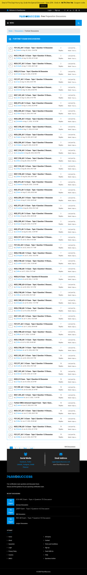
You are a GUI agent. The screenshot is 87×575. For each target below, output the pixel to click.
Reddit (32, 464)
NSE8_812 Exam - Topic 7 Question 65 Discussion (31, 277)
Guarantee (11, 544)
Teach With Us (49, 551)
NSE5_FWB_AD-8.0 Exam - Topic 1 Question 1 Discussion (33, 332)
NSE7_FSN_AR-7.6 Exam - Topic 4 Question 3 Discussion (33, 166)
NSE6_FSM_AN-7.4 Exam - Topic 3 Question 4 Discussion (33, 348)
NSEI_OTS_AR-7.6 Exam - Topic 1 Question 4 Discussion (33, 190)
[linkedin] (71, 10)
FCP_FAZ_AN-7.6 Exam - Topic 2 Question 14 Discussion (33, 419)
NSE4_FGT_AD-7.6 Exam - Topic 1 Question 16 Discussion (34, 64)
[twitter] (68, 10)
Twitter (29, 462)
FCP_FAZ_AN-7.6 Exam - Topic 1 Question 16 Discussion (33, 48)
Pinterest (25, 467)
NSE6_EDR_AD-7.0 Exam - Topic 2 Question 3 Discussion (33, 221)
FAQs (46, 555)
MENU (12, 23)
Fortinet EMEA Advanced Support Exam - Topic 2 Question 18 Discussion (39, 403)
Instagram (26, 464)
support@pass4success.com (61, 462)
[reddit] (76, 10)
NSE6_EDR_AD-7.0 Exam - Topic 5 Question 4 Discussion (33, 135)
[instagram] (73, 10)
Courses (10, 555)
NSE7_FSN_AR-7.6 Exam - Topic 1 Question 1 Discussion (33, 174)
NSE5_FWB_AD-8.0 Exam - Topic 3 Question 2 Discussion (33, 285)
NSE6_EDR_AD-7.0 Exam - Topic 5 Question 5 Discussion (33, 143)
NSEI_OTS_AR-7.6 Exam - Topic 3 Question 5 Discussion (33, 229)
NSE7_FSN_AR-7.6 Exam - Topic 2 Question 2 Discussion (33, 150)
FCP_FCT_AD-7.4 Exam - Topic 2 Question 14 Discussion (33, 324)
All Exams (48, 537)
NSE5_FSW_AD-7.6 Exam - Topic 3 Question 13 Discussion (34, 427)
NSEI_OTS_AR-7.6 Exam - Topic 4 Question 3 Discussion (33, 213)
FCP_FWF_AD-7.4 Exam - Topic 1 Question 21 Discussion (33, 387)
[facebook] (65, 10)
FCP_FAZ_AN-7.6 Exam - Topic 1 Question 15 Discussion (33, 245)
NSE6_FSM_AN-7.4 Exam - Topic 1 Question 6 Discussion (33, 308)
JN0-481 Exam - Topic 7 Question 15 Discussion (33, 518)
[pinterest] (79, 10)
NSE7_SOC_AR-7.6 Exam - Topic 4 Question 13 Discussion (34, 371)
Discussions (19, 31)
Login (50, 10)
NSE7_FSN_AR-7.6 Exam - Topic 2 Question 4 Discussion (33, 127)
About (10, 540)
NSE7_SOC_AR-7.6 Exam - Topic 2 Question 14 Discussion (34, 316)
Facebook (23, 462)
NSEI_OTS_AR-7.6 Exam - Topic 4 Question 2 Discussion (33, 206)
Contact (47, 540)
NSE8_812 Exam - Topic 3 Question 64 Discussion (31, 379)
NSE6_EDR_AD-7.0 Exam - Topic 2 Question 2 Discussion (33, 119)
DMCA (10, 558)
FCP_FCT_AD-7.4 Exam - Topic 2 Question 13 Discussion (33, 363)
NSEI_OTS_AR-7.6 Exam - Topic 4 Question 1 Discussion (33, 182)
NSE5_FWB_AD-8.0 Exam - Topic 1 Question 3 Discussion (33, 300)
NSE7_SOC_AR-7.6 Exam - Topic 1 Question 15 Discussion (34, 95)
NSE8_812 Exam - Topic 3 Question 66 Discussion (31, 71)
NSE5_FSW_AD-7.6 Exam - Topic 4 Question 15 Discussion (34, 56)
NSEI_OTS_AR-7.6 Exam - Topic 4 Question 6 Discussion (33, 103)
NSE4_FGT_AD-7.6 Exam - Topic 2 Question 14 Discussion (34, 411)
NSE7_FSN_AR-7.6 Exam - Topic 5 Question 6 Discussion (33, 87)
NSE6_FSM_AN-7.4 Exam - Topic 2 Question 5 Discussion (33, 269)
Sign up (57, 10)
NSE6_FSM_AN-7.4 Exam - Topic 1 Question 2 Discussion (33, 253)
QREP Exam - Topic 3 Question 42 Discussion (32, 509)
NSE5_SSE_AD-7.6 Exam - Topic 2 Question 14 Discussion (34, 356)
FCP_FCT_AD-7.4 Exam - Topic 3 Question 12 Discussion (33, 434)
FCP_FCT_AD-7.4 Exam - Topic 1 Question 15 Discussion (33, 79)
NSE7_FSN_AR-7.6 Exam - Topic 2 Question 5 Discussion (33, 158)
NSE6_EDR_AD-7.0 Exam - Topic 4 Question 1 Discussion (33, 198)
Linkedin (19, 464)
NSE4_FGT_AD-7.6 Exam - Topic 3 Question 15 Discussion (34, 237)
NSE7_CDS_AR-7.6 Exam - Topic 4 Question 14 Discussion (34, 395)
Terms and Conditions (51, 544)
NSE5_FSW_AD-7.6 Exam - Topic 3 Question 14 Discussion (34, 261)
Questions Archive (50, 558)
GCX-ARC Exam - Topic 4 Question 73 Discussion (34, 499)
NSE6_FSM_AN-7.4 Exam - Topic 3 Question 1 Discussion (33, 340)
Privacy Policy (12, 551)
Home (11, 31)
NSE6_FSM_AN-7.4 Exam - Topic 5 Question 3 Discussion (33, 292)
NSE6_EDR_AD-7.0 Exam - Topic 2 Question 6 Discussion (33, 111)
